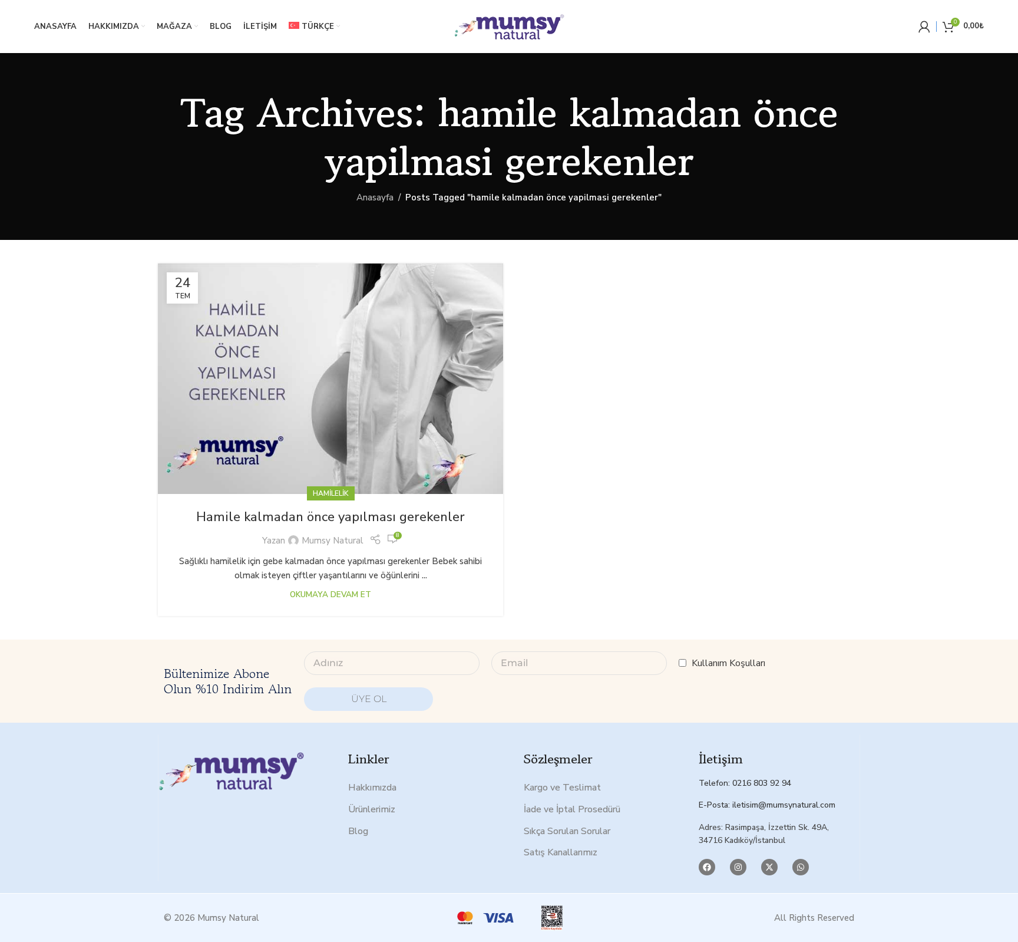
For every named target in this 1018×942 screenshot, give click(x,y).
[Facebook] (707, 867)
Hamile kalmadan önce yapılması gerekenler (330, 517)
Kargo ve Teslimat (562, 787)
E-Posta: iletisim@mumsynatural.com (767, 805)
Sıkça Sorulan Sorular (567, 831)
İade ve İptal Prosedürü (572, 809)
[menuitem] (314, 26)
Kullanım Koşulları (728, 663)
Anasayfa (375, 197)
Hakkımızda (372, 787)
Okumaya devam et (330, 594)
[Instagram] (738, 867)
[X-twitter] (769, 867)
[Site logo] (509, 26)
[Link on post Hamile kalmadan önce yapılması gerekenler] (330, 379)
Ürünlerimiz (371, 809)
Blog (358, 831)
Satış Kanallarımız (560, 852)
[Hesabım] (924, 26)
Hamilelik (331, 493)
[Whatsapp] (800, 867)
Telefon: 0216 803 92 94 (745, 783)
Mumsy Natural (332, 540)
